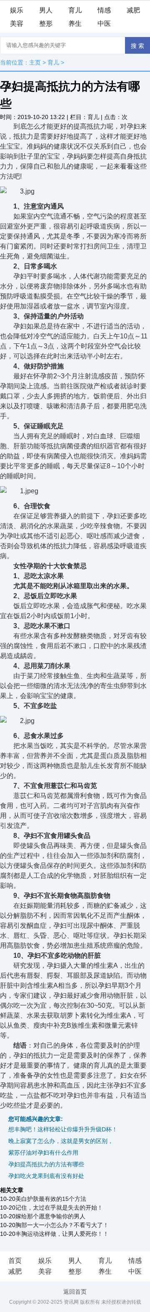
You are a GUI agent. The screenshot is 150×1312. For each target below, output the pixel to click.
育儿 (75, 10)
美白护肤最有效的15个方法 (50, 1198)
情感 (104, 10)
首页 (15, 1260)
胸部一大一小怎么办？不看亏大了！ (62, 1225)
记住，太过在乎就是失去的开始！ (59, 1207)
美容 (16, 23)
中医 (104, 23)
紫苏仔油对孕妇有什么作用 (43, 1152)
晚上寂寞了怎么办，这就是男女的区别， (60, 1141)
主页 (35, 62)
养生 (75, 23)
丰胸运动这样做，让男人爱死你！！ (62, 1233)
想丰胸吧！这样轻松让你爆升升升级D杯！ (63, 1129)
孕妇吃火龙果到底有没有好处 (46, 1176)
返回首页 (75, 1291)
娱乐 (16, 10)
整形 (45, 23)
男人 (45, 10)
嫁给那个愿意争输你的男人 (50, 1216)
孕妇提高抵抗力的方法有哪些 (46, 1164)
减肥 (133, 10)
